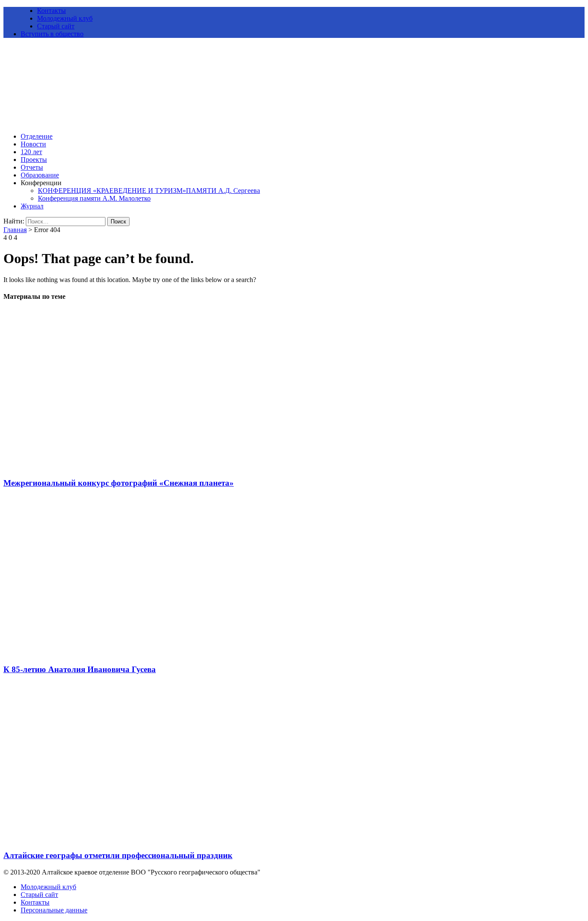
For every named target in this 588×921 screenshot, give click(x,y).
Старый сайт (55, 26)
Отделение (37, 136)
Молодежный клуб (65, 18)
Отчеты (32, 167)
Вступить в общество (52, 33)
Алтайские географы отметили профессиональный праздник (117, 855)
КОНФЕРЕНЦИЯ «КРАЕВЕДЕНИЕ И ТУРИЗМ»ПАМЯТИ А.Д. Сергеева (149, 190)
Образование (40, 175)
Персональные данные (54, 910)
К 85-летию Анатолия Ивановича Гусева (79, 669)
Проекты (34, 159)
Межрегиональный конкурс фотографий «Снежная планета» (118, 482)
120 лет (31, 151)
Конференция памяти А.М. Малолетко (94, 198)
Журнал (32, 206)
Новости (33, 144)
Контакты (51, 10)
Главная (15, 229)
